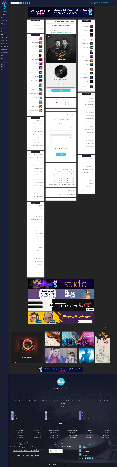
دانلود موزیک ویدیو (16, 453)
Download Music (61, 90)
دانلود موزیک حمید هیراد (89, 437)
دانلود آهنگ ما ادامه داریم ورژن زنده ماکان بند (84, 56)
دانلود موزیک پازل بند (90, 430)
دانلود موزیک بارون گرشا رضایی (39, 131)
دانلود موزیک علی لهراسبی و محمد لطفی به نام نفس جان (64, 21)
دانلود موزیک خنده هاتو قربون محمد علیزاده (34, 93)
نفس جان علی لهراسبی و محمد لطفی (61, 28)
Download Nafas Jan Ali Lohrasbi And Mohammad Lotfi (63, 182)
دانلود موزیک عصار (107, 430)
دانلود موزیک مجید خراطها (72, 430)
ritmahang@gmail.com (87, 451)
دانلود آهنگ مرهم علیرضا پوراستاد (86, 64)
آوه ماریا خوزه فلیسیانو (40, 239)
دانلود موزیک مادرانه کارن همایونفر (38, 179)
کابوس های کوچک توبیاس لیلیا (39, 255)
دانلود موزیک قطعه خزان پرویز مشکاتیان (38, 185)
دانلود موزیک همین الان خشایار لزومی (34, 80)
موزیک (53, 175)
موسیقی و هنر (61, 407)
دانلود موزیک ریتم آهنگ (20, 455)
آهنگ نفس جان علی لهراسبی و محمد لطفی (68, 175)
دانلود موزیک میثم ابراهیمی (89, 434)
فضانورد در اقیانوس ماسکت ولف (39, 216)
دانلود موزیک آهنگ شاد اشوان (35, 50)
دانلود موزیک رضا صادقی (20, 428)
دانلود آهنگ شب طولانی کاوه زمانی (85, 26)
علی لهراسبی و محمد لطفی (56, 171)
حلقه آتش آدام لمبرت (40, 253)
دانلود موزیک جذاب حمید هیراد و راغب (34, 85)
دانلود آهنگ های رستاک (90, 107)
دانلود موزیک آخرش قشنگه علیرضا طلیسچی (33, 97)
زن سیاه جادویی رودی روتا (39, 230)
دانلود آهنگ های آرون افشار (89, 112)
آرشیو (81, 362)
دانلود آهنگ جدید (29, 453)
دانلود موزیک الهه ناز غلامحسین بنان (38, 193)
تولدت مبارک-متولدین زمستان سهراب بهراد (88, 163)
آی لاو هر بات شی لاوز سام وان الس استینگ (37, 267)
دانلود (38, 450)
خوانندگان (98, 362)
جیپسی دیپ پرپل (40, 247)
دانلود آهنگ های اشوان (90, 132)
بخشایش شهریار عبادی (40, 205)
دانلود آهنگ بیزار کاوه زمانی (86, 30)
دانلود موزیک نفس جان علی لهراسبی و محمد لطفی (67, 169)
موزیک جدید (27, 455)
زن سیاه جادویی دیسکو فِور (39, 244)
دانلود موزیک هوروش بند (54, 428)
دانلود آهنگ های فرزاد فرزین (89, 124)
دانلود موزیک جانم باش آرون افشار (35, 106)
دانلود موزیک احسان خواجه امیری (19, 435)
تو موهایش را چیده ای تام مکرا (39, 213)
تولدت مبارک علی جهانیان (90, 186)
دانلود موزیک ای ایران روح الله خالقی (38, 171)
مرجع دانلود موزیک (22, 453)
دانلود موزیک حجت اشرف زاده (105, 437)
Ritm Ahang (64, 184)
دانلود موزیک (56, 169)
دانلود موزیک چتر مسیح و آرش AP (35, 55)
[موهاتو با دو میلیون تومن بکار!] (61, 317)
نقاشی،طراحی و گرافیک (52, 418)
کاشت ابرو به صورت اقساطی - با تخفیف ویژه (37, 25)
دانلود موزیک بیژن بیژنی (106, 432)
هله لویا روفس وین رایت (40, 264)
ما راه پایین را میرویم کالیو (39, 233)
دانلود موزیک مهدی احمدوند (106, 434)
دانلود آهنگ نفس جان (71, 177)
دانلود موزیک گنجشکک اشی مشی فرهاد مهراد (37, 190)
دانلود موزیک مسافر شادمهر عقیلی (38, 168)
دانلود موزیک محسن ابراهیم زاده (53, 430)
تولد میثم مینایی (91, 183)
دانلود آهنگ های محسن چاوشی (89, 96)
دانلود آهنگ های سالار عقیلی (89, 118)
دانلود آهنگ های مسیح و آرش (89, 115)
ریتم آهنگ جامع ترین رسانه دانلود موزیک (61, 389)
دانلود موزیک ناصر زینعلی (20, 437)
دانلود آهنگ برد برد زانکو (87, 60)
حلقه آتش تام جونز (40, 225)
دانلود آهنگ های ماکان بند (90, 110)
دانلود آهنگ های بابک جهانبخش (89, 104)
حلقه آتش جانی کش (40, 241)
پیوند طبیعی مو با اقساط (40, 22)
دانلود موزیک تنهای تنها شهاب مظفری (38, 134)
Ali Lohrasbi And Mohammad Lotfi (53, 184)
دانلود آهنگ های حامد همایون (89, 143)
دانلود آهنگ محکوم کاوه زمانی (86, 81)
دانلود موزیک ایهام (73, 437)
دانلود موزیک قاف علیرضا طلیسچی (38, 125)
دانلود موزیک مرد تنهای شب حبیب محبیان (37, 188)
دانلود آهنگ (68, 25)
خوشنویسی (16, 418)
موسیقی (50, 415)
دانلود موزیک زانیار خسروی (54, 432)
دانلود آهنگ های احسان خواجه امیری (88, 129)
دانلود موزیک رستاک (55, 434)
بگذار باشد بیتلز (41, 269)
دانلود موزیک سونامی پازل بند (35, 76)
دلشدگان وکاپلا (41, 211)
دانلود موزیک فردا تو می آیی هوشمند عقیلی (37, 162)
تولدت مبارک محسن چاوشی (89, 189)
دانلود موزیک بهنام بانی (37, 430)
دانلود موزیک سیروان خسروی (71, 428)
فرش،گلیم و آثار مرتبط (86, 418)
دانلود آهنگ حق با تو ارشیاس (86, 69)
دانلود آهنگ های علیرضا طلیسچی (89, 140)
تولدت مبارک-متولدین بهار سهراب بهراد (88, 172)
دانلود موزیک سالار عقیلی (37, 432)
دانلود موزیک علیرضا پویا (37, 434)
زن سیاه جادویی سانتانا (40, 227)
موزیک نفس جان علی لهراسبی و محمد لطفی (67, 171)
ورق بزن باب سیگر (40, 208)
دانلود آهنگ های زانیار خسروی (89, 101)
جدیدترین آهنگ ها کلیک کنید (89, 23)
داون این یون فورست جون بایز (39, 272)
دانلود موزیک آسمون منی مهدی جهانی (34, 68)
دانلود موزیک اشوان (90, 435)
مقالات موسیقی (49, 345)
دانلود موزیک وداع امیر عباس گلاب (38, 137)
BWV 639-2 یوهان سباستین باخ (38, 258)
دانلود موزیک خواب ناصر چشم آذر (38, 176)
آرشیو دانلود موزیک (61, 424)
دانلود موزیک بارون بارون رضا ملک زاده (34, 38)
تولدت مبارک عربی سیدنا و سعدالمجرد (88, 158)
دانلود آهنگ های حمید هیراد (89, 146)
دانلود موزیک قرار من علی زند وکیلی (38, 120)
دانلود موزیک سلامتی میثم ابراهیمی (35, 46)
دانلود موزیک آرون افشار (37, 437)
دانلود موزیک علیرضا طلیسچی (105, 435)
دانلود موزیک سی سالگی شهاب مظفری (38, 145)
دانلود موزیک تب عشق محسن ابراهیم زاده (34, 72)
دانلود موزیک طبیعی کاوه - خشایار (35, 63)
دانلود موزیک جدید (57, 175)
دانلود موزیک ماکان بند (72, 432)
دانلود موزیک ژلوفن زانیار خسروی (35, 59)
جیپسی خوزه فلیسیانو (40, 222)
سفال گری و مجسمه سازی (86, 415)
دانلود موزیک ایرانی (51, 177)
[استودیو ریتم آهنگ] (61, 369)
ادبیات (16, 412)
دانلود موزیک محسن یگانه (20, 432)
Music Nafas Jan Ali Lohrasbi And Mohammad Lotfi (64, 180)
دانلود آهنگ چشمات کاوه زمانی (86, 47)
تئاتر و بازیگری (51, 412)
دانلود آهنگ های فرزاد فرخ (90, 135)
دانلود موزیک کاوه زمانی (20, 434)
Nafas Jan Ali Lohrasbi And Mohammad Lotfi (65, 178)
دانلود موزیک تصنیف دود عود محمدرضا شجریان (37, 165)
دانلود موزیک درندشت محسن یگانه (38, 154)
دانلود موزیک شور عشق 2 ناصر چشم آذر (38, 174)
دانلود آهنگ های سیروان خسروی (89, 98)
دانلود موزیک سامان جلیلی (72, 435)
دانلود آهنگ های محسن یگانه (89, 121)
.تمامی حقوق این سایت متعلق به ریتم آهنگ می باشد (64, 465)
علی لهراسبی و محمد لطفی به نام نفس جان (59, 25)
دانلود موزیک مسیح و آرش (37, 435)
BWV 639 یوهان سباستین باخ (39, 261)
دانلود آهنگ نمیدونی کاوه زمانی (86, 52)
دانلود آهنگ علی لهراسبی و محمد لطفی (60, 177)
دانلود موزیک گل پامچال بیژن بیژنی (38, 196)
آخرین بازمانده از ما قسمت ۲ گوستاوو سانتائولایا (37, 219)
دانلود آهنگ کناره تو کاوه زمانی (86, 43)
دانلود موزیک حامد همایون (37, 428)
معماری (16, 415)
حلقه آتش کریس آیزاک (40, 250)
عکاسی (83, 412)
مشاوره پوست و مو (40, 28)
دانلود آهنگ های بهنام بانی (89, 126)
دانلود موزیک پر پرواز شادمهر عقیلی (38, 182)
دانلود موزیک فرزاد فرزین (20, 430)
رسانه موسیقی (15, 450)
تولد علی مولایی (91, 177)
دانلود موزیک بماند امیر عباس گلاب (38, 142)
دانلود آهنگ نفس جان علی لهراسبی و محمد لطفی (55, 173)
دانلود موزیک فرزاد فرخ (72, 434)
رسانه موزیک (20, 450)
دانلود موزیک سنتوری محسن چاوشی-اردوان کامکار (36, 157)
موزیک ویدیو (15, 362)
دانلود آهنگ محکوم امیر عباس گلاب (85, 73)
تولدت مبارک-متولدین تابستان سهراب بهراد (88, 169)
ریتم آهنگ (49, 175)
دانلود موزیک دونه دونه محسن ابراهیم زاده (34, 110)
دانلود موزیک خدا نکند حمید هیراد (38, 128)
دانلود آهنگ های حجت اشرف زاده (89, 138)
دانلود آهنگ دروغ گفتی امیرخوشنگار (85, 86)
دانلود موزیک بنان (107, 428)
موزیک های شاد (49, 362)
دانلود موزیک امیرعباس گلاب (54, 437)
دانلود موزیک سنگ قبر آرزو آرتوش (38, 160)
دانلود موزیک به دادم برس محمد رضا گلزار (37, 123)
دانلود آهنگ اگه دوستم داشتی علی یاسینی (85, 77)
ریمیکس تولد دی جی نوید (90, 180)
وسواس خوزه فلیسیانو (40, 236)
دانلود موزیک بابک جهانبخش (54, 435)
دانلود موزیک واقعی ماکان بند (35, 42)
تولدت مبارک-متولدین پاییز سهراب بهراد (88, 166)
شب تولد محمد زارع (90, 175)
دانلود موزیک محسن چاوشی (89, 428)
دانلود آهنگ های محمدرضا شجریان (88, 149)
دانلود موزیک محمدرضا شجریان (88, 432)
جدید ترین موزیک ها (66, 345)
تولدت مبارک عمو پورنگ (90, 161)
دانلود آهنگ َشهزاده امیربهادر (86, 39)
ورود (97, 4)
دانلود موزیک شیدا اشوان (36, 102)
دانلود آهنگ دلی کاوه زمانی (86, 35)
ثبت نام (92, 4)
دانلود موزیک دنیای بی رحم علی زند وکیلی (37, 139)
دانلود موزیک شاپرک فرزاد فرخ (35, 89)
